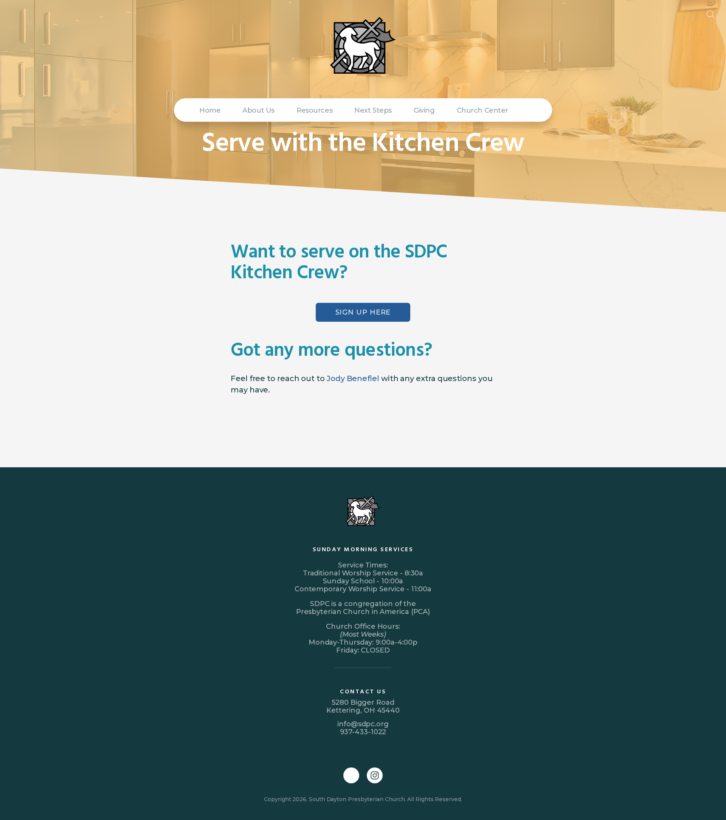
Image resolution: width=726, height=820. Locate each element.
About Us (258, 110)
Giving (424, 110)
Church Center (483, 110)
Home (209, 110)
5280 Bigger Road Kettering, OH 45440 (363, 706)
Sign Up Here (363, 312)
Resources (314, 110)
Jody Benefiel (353, 378)
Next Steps (373, 110)
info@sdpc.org (363, 724)
